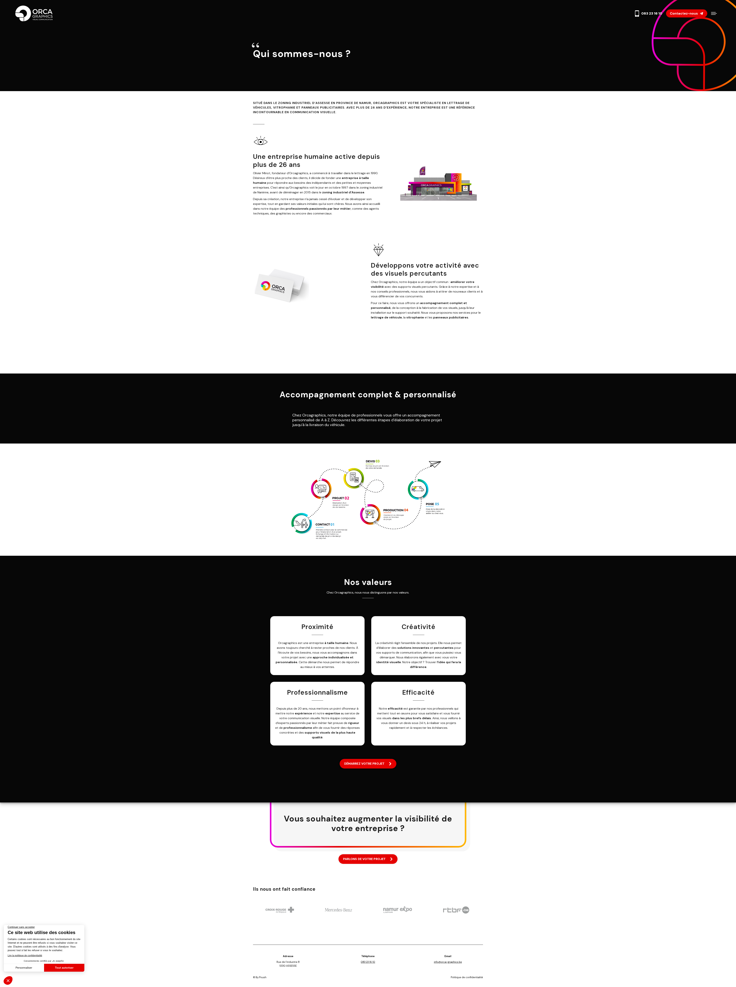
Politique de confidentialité (467, 977)
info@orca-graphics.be (448, 962)
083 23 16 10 (651, 13)
